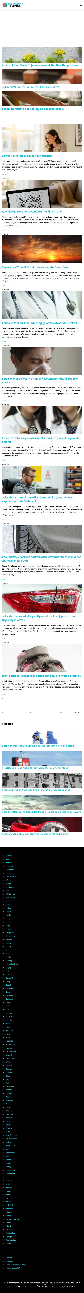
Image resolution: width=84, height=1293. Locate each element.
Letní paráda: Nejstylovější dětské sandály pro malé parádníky (41, 676)
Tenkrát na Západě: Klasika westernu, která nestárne (35, 267)
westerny (4, 286)
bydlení (4, 230)
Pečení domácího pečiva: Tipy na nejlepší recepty (33, 109)
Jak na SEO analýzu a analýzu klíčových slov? (30, 87)
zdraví (4, 341)
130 (60, 712)
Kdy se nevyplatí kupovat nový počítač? (27, 156)
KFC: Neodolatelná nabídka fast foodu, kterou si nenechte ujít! (36, 767)
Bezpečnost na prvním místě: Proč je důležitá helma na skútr (35, 833)
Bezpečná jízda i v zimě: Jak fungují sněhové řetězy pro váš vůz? (36, 789)
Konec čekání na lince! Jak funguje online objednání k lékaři (39, 323)
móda (3, 460)
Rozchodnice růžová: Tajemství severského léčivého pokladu (40, 65)
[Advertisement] (42, 25)
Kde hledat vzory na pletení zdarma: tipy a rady (32, 211)
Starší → (78, 712)
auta (3, 520)
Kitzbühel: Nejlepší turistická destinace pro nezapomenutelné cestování (41, 811)
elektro (4, 174)
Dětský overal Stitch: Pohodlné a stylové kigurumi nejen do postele (38, 745)
